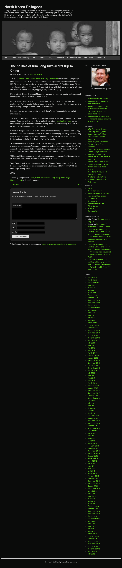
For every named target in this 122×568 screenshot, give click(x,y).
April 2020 (91, 320)
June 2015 (92, 466)
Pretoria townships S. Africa (98, 164)
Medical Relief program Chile (98, 162)
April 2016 (91, 441)
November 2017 (94, 393)
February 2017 (93, 415)
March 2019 (92, 353)
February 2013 (93, 536)
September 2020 (94, 307)
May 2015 (91, 468)
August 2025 (92, 277)
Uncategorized (16, 180)
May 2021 (91, 287)
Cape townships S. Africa (97, 134)
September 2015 (94, 458)
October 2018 (93, 365)
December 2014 (94, 481)
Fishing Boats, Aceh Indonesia (99, 149)
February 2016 (93, 446)
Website (14, 232)
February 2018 (93, 385)
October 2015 (93, 456)
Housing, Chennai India (96, 154)
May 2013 (91, 528)
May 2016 (91, 438)
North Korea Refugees (23, 6)
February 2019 (93, 355)
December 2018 (94, 360)
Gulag (50, 57)
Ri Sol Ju (91, 208)
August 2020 (92, 310)
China (32, 177)
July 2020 (91, 312)
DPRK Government (43, 177)
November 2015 (94, 453)
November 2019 (94, 333)
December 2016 (94, 420)
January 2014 (93, 508)
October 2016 (93, 425)
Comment (17, 206)
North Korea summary (20, 57)
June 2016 (92, 436)
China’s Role (101, 57)
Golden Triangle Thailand (97, 151)
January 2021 (93, 297)
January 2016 (93, 448)
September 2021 (94, 282)
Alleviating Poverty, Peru (97, 131)
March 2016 (92, 443)
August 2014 (92, 491)
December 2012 (94, 541)
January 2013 (93, 539)
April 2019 (91, 350)
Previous (15, 184)
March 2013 (92, 533)
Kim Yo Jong (92, 201)
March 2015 (92, 473)
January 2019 (93, 358)
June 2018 (92, 375)
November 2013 (94, 513)
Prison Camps (93, 206)
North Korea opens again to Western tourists (98, 102)
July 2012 (91, 554)
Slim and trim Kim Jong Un (98, 106)
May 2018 (91, 378)
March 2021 (92, 292)
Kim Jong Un (92, 198)
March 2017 (92, 413)
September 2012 (94, 549)
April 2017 (91, 410)
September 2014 (94, 488)
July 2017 (91, 403)
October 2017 (93, 395)
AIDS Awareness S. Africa (97, 129)
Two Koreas (88, 57)
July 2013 (91, 523)
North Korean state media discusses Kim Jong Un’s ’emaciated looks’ (97, 111)
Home (6, 57)
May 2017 (91, 408)
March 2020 (92, 322)
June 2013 (92, 526)
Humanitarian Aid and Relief (98, 193)
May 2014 (91, 498)
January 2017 (93, 418)
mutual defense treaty (64, 121)
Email (14, 228)
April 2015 (91, 471)
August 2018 (92, 370)
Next (78, 184)
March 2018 (92, 383)
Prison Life (60, 57)
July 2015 (91, 463)
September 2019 (94, 338)
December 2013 (94, 511)
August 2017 (92, 400)
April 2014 (91, 501)
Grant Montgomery (36, 74)
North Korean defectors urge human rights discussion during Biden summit (99, 118)
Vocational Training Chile (97, 177)
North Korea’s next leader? (98, 98)
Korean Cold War (74, 57)
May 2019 (91, 348)
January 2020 (93, 328)
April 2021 (91, 290)
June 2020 (92, 315)
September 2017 (94, 398)
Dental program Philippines (98, 141)
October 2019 (93, 335)
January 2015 (93, 478)
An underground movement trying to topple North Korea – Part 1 (99, 254)
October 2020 (93, 305)
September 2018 (94, 368)
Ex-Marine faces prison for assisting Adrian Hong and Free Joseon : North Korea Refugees (99, 231)
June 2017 (92, 405)
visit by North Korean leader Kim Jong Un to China (38, 78)
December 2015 (94, 451)
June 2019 (92, 345)
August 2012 (92, 551)
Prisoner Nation (39, 57)
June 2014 (92, 496)
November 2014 (94, 483)
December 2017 (94, 390)
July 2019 (91, 343)
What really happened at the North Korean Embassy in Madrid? (99, 239)
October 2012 (93, 546)
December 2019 (94, 330)
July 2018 (91, 373)
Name (14, 223)
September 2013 (94, 518)
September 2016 (94, 428)
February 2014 (93, 506)
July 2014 (91, 493)
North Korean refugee (96, 203)
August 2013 (92, 521)
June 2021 (92, 285)
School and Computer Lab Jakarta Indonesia (97, 173)
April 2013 (91, 531)
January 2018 (93, 388)
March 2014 (92, 503)
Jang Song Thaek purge (60, 177)
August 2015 (92, 461)
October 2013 (93, 516)
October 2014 (93, 486)
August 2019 (92, 340)
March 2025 (92, 280)
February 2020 (93, 325)
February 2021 (93, 295)
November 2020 (94, 302)
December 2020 (94, 300)
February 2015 (93, 476)
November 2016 (94, 423)
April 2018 (91, 380)
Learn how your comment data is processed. (59, 244)
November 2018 (94, 363)
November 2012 (94, 544)
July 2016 (91, 433)
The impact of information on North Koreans (99, 225)
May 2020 (91, 317)
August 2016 (92, 430)
